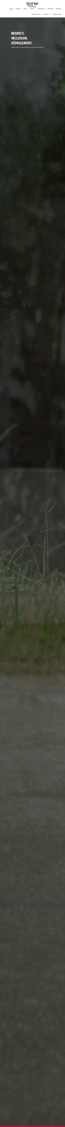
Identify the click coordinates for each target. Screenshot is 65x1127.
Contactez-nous (57, 14)
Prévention (58, 8)
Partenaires (50, 8)
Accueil (11, 8)
